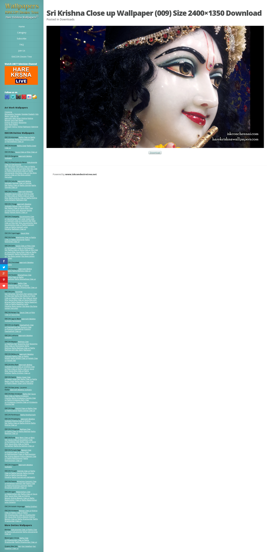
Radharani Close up (19, 229)
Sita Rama (26, 306)
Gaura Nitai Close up (23, 252)
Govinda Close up (18, 183)
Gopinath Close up (14, 221)
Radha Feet (27, 394)
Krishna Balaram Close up (20, 498)
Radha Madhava (24, 431)
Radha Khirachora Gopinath (17, 486)
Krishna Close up (18, 421)
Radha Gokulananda (14, 532)
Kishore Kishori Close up (18, 212)
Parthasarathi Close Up (15, 248)
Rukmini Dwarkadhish (15, 329)
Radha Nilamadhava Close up (25, 279)
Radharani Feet (21, 200)
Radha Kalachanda (18, 239)
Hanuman (11, 166)
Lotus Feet (14, 120)
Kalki (14, 118)
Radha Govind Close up (26, 410)
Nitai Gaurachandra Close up (21, 224)
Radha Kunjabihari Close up (24, 446)
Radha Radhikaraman (15, 458)
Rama (11, 124)
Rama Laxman (17, 306)
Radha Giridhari (31, 506)
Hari (19, 546)
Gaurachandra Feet (14, 219)
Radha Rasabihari (17, 302)
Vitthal (20, 127)
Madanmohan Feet (14, 494)
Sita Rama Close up (22, 173)
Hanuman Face (21, 294)
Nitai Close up (32, 152)
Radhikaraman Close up (15, 454)
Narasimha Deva (23, 344)
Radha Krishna (25, 423)
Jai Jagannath (12, 117)
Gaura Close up (20, 152)
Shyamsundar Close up (15, 285)
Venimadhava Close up (15, 141)
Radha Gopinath (11, 125)
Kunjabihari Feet (13, 442)
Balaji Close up (25, 437)
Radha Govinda (25, 185)
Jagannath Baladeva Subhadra (19, 336)
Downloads (67, 19)
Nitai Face (10, 296)
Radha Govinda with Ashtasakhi (23, 477)
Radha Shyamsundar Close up (26, 287)
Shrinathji (14, 122)
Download (155, 152)
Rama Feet (26, 169)
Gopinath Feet (26, 221)
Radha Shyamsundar (25, 519)
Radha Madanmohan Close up (19, 499)
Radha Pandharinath (28, 415)
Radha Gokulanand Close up (17, 171)
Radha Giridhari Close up (21, 373)
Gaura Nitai (25, 233)
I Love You (12, 116)
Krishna (24, 118)
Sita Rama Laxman (14, 256)
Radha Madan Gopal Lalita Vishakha (20, 383)
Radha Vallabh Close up (19, 358)
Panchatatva (16, 321)
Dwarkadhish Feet (13, 327)
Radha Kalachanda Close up (17, 240)
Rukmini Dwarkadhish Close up (18, 330)
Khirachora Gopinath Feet (16, 483)
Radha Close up (24, 137)
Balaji (17, 437)
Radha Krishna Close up (17, 198)
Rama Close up (16, 169)
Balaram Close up (25, 511)
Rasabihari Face (16, 298)
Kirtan (19, 118)
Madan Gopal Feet (13, 379)
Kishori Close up (14, 208)
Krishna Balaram (14, 456)
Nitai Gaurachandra (26, 223)
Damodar (18, 114)
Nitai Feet (14, 223)
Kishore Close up (18, 206)
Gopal (23, 219)
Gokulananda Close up (19, 530)
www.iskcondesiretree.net (81, 174)
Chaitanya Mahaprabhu (9, 113)
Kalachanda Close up (23, 237)
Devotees (24, 114)
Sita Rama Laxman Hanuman (18, 176)
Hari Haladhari (27, 546)
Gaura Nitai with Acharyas (16, 210)
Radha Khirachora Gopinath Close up (18, 487)
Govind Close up (21, 408)
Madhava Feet (12, 344)
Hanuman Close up (23, 166)
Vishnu (14, 127)
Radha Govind (12, 410)
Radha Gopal (21, 146)
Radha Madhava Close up (21, 271)
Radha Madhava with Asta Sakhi (20, 349)
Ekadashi (31, 114)
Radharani (27, 127)
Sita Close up (27, 298)
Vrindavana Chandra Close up (18, 402)
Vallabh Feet (11, 360)
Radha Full (27, 296)
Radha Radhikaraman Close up (16, 459)
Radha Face (19, 296)
